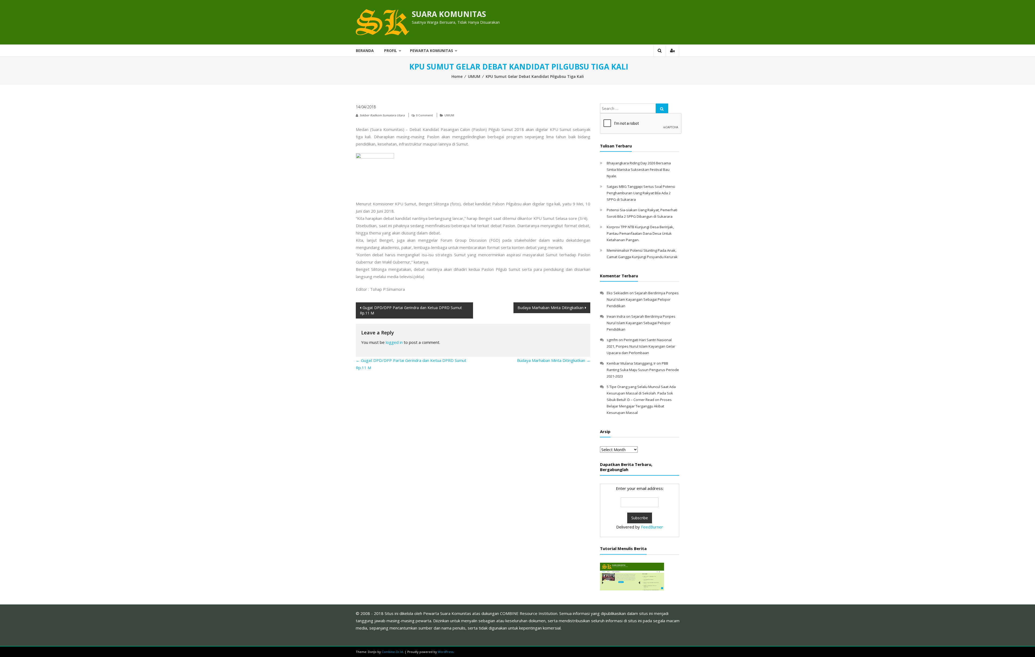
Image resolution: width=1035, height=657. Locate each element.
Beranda (365, 50)
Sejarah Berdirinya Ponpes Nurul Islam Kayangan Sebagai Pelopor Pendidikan (643, 299)
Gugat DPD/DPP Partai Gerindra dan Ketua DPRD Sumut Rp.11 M (411, 310)
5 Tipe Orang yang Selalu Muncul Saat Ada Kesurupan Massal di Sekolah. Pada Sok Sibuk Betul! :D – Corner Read (641, 393)
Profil (390, 50)
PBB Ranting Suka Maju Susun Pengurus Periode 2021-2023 (643, 370)
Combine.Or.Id (392, 652)
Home (457, 76)
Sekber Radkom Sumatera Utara (382, 115)
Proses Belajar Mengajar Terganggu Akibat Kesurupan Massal (639, 406)
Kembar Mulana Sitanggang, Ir (631, 363)
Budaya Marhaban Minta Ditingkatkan (551, 307)
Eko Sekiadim (618, 293)
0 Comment (424, 115)
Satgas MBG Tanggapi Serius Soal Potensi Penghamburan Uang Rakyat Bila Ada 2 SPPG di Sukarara (641, 193)
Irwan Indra (616, 316)
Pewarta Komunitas (431, 50)
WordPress (445, 652)
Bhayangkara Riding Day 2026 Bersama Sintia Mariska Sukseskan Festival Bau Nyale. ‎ (639, 169)
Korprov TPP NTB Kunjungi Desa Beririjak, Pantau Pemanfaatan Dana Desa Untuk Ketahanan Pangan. (640, 233)
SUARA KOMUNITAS (449, 14)
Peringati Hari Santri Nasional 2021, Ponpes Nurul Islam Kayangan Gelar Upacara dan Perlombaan (641, 346)
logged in (394, 342)
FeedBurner (652, 527)
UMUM (474, 76)
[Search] (662, 108)
